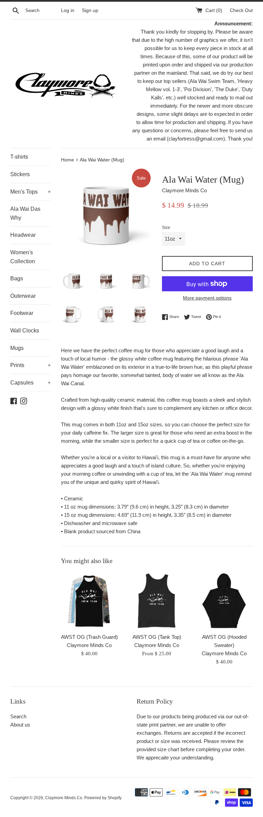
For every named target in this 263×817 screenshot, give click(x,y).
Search (18, 716)
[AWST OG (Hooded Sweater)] (224, 601)
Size (166, 227)
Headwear (23, 235)
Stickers (20, 174)
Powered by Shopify (103, 797)
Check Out (241, 10)
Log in (67, 10)
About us (20, 725)
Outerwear (23, 296)
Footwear (21, 313)
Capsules (30, 383)
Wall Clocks (24, 330)
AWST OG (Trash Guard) (89, 637)
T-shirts (19, 157)
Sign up (90, 10)
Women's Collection (22, 256)
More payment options (207, 298)
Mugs (17, 348)
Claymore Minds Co (63, 797)
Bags (16, 278)
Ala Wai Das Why (25, 213)
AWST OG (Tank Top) (157, 637)
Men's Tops (30, 192)
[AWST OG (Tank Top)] (156, 601)
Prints (30, 365)
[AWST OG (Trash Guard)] (89, 601)
